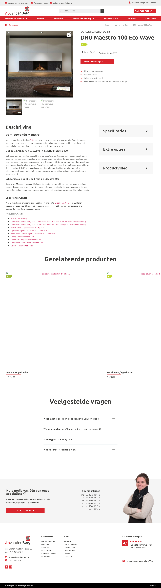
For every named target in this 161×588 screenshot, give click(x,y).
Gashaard (85, 32)
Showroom (150, 18)
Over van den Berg (82, 18)
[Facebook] (6, 567)
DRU (32, 140)
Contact (132, 18)
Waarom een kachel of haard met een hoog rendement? (72, 429)
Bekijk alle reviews (138, 547)
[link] (54, 325)
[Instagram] (10, 567)
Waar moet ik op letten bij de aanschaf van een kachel (71, 418)
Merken (40, 18)
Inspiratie (58, 18)
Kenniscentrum (111, 18)
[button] (69, 35)
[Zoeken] (102, 11)
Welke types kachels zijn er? (58, 439)
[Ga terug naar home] (17, 10)
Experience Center (63, 202)
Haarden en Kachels (14, 18)
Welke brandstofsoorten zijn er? (60, 449)
